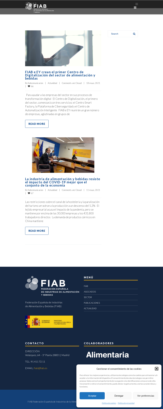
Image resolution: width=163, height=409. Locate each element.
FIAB (86, 286)
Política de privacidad (126, 403)
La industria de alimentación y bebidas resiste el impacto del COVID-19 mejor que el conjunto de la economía (62, 182)
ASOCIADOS (90, 291)
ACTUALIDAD (90, 308)
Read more (36, 123)
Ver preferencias (145, 395)
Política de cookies (109, 403)
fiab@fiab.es (40, 368)
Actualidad (52, 83)
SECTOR (88, 297)
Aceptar (92, 395)
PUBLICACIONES (92, 303)
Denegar (118, 395)
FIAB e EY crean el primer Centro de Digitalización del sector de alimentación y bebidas (60, 75)
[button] (156, 368)
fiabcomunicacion (35, 83)
